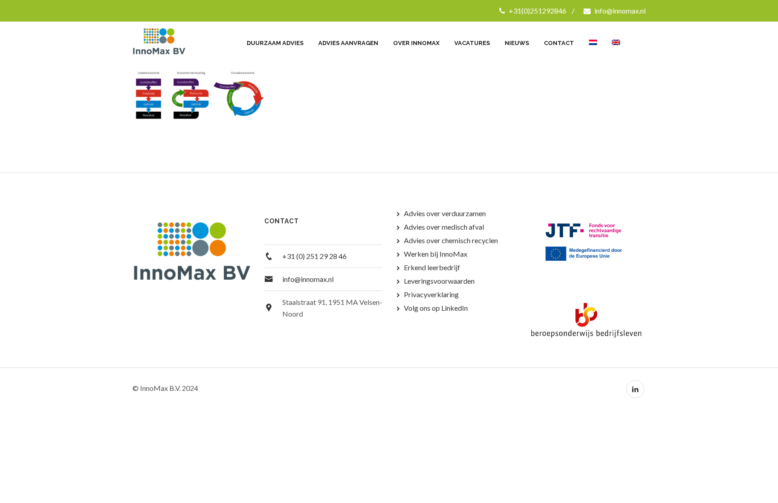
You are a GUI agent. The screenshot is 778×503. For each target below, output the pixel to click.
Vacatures (472, 43)
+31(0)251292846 (536, 10)
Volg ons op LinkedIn (436, 308)
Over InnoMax (416, 43)
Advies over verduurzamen (445, 213)
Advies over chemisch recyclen (451, 240)
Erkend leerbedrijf (432, 267)
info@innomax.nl (619, 10)
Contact (559, 43)
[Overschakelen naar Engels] (616, 38)
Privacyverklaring (431, 294)
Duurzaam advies (275, 43)
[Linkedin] (635, 389)
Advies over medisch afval (444, 226)
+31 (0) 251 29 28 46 (314, 256)
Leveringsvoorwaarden (439, 280)
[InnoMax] (169, 42)
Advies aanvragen (348, 43)
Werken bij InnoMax (435, 253)
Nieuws (517, 43)
